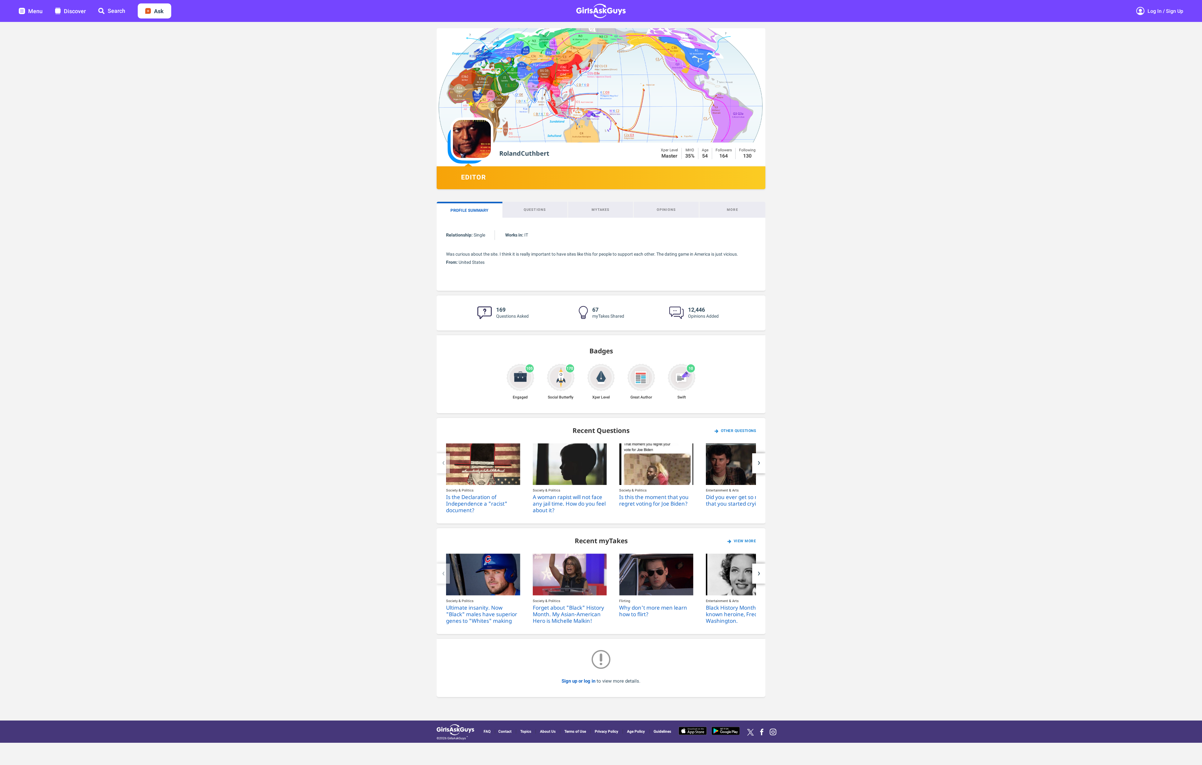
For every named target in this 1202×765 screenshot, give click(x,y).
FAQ (487, 731)
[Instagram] (773, 732)
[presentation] (443, 463)
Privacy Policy (606, 731)
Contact (504, 731)
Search (116, 11)
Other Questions (738, 431)
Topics (525, 731)
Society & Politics (460, 490)
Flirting (624, 601)
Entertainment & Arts (722, 490)
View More (745, 541)
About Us (548, 731)
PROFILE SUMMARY (469, 210)
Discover (75, 11)
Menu (35, 11)
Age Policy (636, 731)
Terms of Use (575, 731)
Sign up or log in (579, 681)
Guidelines (662, 731)
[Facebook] (761, 732)
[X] (750, 732)
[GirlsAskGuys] (456, 730)
